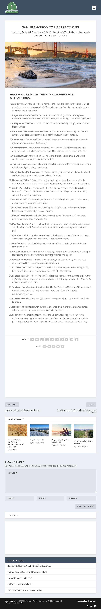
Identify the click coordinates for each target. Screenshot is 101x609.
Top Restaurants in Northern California (25, 590)
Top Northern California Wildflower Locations (27, 572)
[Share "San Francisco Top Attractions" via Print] (76, 339)
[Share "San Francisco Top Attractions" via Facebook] (32, 339)
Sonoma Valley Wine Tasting (83, 442)
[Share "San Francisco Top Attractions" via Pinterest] (51, 339)
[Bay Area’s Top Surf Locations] (61, 430)
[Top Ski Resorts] (39, 430)
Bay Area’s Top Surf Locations (61, 441)
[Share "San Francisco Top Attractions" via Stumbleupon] (66, 339)
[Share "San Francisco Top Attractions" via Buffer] (61, 339)
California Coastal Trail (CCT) (20, 584)
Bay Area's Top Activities (65, 32)
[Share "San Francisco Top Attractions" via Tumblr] (46, 339)
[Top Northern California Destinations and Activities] (17, 430)
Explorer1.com (11, 601)
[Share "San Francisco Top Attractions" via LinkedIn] (56, 339)
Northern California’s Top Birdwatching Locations (29, 566)
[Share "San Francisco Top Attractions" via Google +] (42, 339)
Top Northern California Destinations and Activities (15, 443)
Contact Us (18, 603)
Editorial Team (29, 32)
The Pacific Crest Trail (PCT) (19, 578)
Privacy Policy (81, 601)
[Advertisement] (50, 374)
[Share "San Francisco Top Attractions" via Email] (71, 339)
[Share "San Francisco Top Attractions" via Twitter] (37, 339)
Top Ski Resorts (37, 440)
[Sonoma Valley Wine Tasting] (84, 431)
